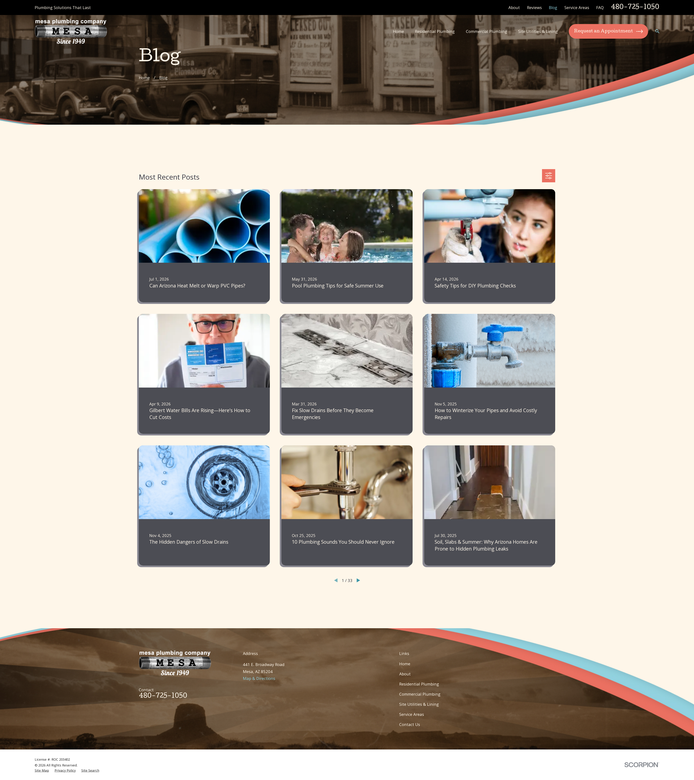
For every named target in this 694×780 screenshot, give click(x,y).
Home (404, 663)
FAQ (600, 7)
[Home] (71, 31)
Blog (553, 7)
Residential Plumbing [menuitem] (435, 31)
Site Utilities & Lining (419, 704)
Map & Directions (259, 678)
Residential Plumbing (419, 684)
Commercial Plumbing (419, 694)
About (514, 7)
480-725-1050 (635, 7)
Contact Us (409, 724)
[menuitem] (42, 770)
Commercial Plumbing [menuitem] (486, 31)
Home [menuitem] (398, 31)
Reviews (534, 7)
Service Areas (576, 7)
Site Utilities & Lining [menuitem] (538, 31)
